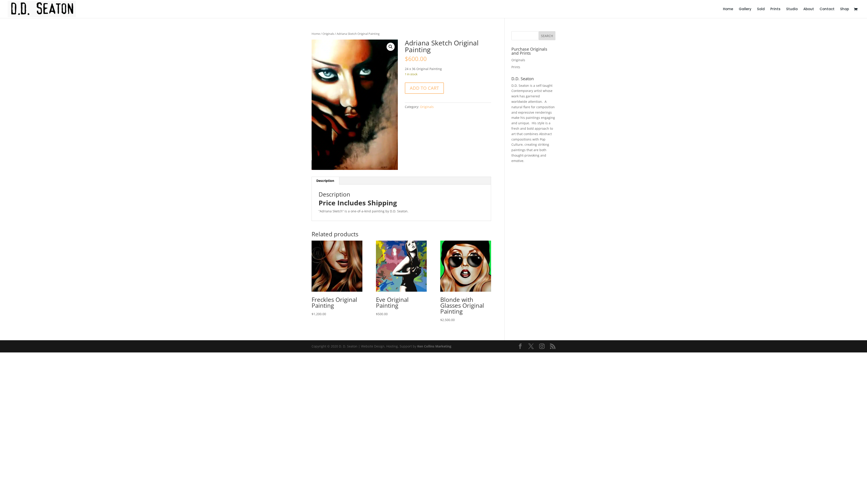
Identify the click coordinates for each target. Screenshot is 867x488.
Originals (328, 34)
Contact (827, 9)
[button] (391, 47)
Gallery (745, 9)
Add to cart (424, 88)
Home (728, 9)
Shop (844, 9)
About (808, 9)
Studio (792, 9)
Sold (761, 9)
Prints (775, 9)
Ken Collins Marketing (434, 346)
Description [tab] (325, 180)
